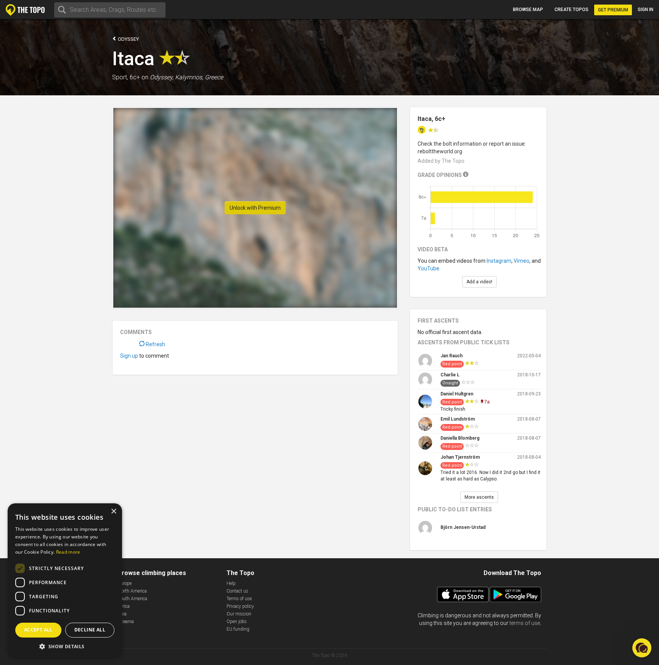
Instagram (499, 261)
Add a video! (479, 281)
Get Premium (613, 10)
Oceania (126, 621)
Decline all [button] (89, 629)
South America (132, 598)
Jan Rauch (451, 355)
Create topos (571, 9)
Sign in (645, 9)
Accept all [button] (38, 629)
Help (231, 583)
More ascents (479, 497)
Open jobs (237, 621)
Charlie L (450, 374)
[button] (64, 646)
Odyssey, (162, 77)
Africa (124, 606)
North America (132, 591)
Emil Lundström (457, 419)
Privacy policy (240, 606)
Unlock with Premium (255, 208)
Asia (122, 614)
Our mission (239, 614)
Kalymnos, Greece (199, 77)
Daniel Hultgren (456, 394)
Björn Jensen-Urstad (462, 527)
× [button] (113, 511)
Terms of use (239, 598)
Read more (68, 552)
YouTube (428, 268)
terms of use (525, 623)
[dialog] (65, 580)
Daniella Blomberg (459, 438)
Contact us (237, 591)
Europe (125, 583)
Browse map (528, 9)
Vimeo (521, 261)
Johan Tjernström (460, 457)
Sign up (129, 356)
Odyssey (128, 39)
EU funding (238, 629)
